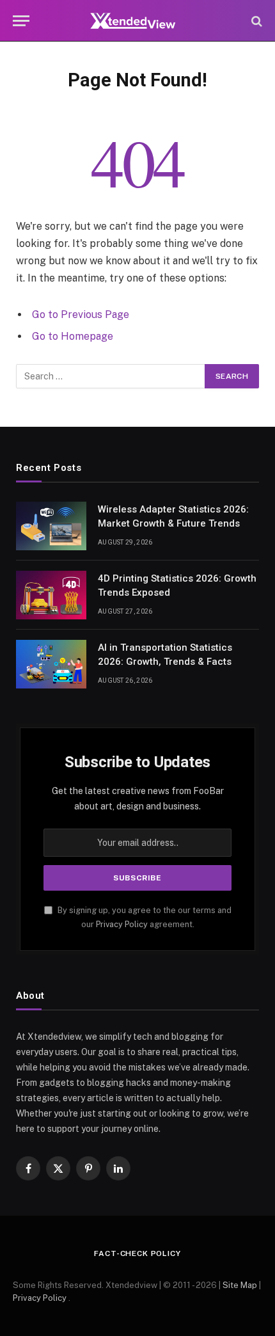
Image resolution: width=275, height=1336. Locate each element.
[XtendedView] (137, 21)
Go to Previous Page (80, 314)
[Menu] (21, 20)
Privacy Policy (122, 924)
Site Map (240, 1285)
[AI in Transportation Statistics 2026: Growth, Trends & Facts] (51, 664)
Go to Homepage (72, 336)
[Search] (255, 20)
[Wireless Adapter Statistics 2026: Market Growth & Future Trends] (51, 526)
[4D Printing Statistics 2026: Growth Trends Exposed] (51, 595)
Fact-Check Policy (137, 1253)
